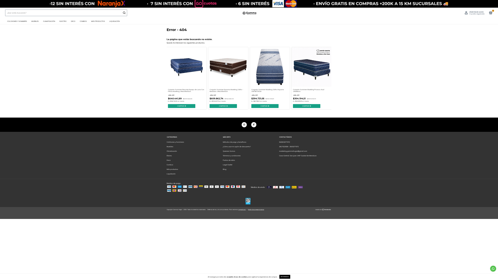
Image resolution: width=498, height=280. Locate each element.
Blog (224, 169)
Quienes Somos (229, 151)
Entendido (285, 277)
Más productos (98, 21)
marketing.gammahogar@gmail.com (293, 151)
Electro (63, 21)
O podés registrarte (477, 14)
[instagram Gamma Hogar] (244, 124)
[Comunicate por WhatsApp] (493, 269)
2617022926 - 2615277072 (289, 147)
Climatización (49, 21)
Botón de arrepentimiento (256, 209)
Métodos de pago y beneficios (234, 142)
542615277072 (284, 142)
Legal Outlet (227, 165)
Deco (73, 21)
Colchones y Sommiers (17, 21)
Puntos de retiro (229, 160)
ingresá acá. (242, 209)
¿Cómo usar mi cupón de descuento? (237, 147)
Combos (83, 21)
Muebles (35, 21)
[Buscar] (124, 12)
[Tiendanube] (323, 210)
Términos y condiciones (232, 156)
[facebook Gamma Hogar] (253, 124)
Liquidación (114, 21)
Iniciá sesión (479, 12)
